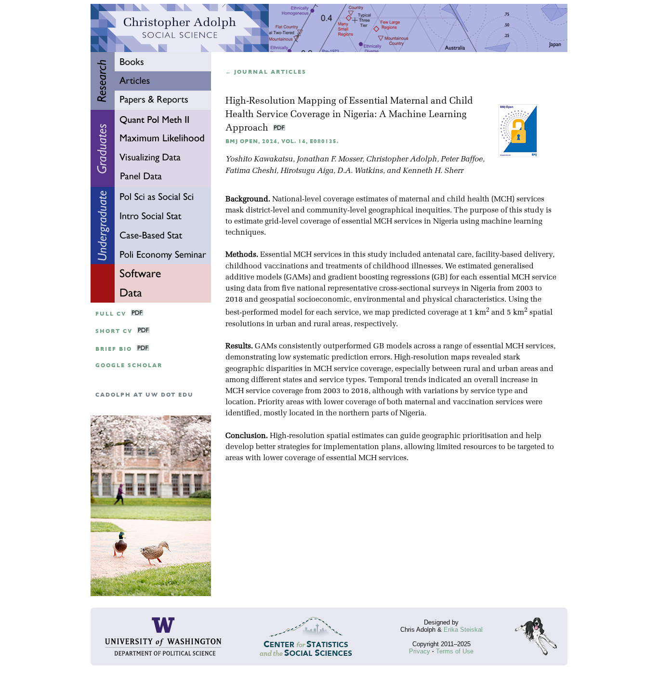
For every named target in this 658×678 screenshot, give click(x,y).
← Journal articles (265, 72)
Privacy (419, 651)
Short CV (113, 331)
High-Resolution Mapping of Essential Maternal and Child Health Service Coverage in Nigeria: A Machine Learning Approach (349, 115)
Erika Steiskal (463, 629)
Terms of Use (455, 651)
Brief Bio (113, 349)
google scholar (128, 365)
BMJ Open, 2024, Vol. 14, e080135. (282, 141)
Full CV (110, 314)
